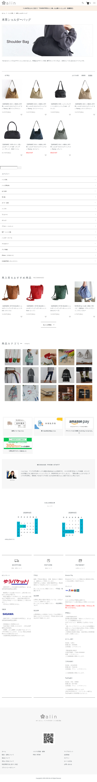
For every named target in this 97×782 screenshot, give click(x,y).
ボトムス (4, 220)
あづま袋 (4, 191)
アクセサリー (5, 243)
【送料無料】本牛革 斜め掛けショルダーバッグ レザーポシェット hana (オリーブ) (60, 308)
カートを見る (68, 761)
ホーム (3, 13)
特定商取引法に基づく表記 (10, 764)
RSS (34, 755)
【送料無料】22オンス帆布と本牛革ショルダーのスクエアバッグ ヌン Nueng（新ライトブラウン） (12, 106)
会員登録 (66, 755)
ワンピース (5, 214)
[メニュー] (94, 3)
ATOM (38, 755)
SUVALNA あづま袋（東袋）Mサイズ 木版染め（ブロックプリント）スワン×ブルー (85, 308)
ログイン (66, 758)
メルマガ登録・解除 (39, 751)
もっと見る (47, 325)
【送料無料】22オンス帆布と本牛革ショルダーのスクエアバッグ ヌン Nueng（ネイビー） (36, 146)
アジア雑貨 (5, 249)
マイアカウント (68, 751)
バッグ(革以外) (5, 185)
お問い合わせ (68, 764)
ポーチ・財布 (5, 203)
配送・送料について (8, 755)
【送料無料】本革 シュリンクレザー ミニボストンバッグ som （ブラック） (60, 106)
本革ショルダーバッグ (21, 13)
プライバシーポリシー (8, 767)
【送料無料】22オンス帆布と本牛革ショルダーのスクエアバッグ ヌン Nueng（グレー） (60, 146)
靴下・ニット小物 (6, 232)
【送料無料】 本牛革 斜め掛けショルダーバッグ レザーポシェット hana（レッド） (36, 308)
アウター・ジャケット (7, 226)
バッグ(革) (10, 13)
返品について (6, 758)
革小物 (3, 197)
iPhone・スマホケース (8, 255)
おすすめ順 (75, 75)
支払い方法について (8, 761)
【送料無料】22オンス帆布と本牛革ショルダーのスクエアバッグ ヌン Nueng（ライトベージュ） (36, 106)
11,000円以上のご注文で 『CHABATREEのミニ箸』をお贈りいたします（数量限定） (48, 8)
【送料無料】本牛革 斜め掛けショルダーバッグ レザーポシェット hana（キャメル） (12, 308)
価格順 (83, 75)
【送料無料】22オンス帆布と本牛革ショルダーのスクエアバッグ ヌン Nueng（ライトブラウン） (85, 106)
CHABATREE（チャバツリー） (10, 261)
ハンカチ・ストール (7, 238)
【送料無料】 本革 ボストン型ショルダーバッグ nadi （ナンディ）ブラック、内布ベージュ (11, 146)
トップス (4, 208)
